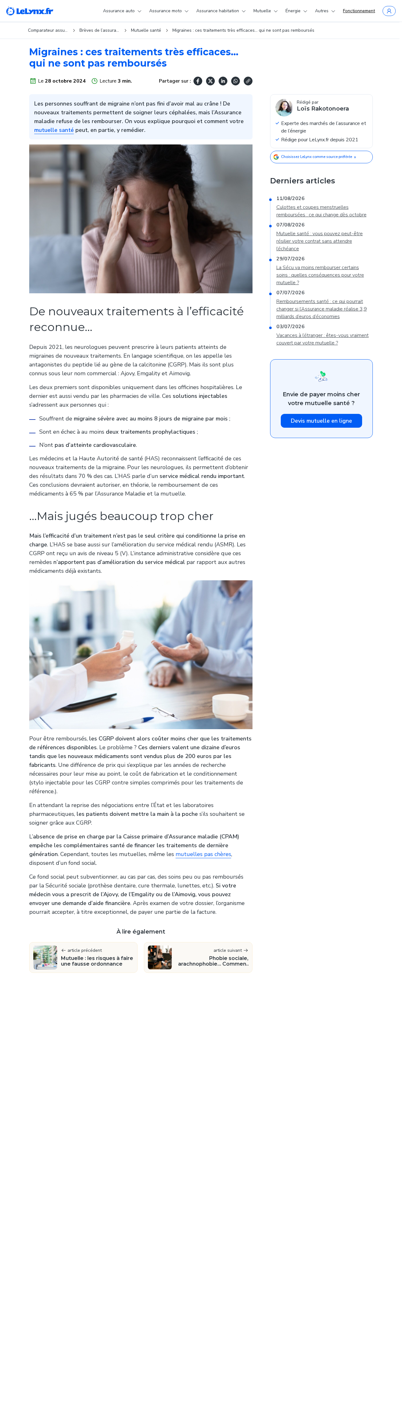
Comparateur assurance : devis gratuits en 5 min (48, 30)
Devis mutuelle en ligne (321, 421)
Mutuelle (262, 11)
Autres (322, 11)
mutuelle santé (54, 130)
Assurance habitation (217, 11)
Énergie (293, 11)
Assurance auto (119, 11)
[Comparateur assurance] (29, 11)
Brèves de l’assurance (99, 30)
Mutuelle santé (146, 30)
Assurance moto (165, 11)
